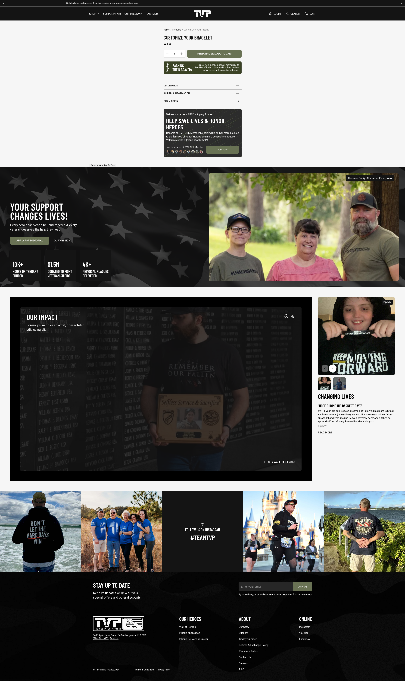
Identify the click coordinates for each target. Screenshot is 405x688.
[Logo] (202, 13)
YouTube (303, 632)
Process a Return (248, 651)
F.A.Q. (242, 669)
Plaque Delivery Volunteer (193, 639)
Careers (243, 663)
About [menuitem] (245, 619)
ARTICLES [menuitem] (153, 13)
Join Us (302, 586)
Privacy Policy (164, 669)
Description (171, 86)
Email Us (114, 638)
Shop (92, 13)
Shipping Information (177, 93)
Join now (222, 149)
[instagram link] (40, 531)
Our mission (62, 240)
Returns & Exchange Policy (253, 645)
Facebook (304, 639)
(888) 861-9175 (101, 638)
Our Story (244, 626)
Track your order (248, 639)
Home (167, 29)
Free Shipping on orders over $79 (202, 3)
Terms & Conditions (144, 669)
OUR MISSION (132, 13)
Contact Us (245, 657)
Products (176, 29)
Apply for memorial (29, 240)
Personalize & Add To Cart (214, 53)
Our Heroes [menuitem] (190, 619)
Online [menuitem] (305, 619)
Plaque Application (189, 632)
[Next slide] (332, 368)
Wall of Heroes (187, 626)
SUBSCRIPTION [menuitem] (112, 13)
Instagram (304, 626)
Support (243, 632)
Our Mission (171, 101)
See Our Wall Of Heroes (279, 462)
